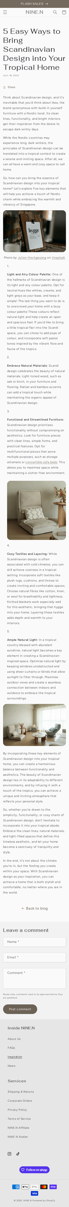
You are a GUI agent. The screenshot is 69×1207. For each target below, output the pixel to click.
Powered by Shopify (43, 1200)
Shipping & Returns (21, 1091)
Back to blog (37, 908)
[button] (5, 12)
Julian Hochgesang (32, 257)
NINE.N (27, 1200)
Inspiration (15, 1056)
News (12, 1066)
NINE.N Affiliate (18, 1127)
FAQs (11, 1047)
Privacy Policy (17, 1109)
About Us (14, 1039)
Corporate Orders (20, 1100)
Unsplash (58, 257)
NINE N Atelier (18, 1137)
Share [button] (11, 87)
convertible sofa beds (41, 462)
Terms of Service (19, 1118)
